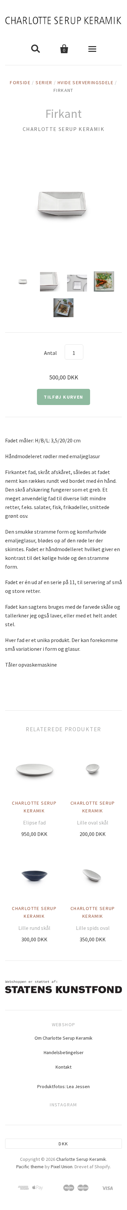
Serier (44, 82)
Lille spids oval (93, 928)
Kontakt (63, 1067)
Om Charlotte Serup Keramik (63, 1038)
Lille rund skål (34, 928)
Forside (20, 82)
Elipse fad (34, 822)
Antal (50, 352)
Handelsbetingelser (64, 1052)
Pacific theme (30, 1167)
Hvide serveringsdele (85, 82)
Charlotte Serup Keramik (64, 129)
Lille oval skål (92, 822)
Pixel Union (61, 1167)
